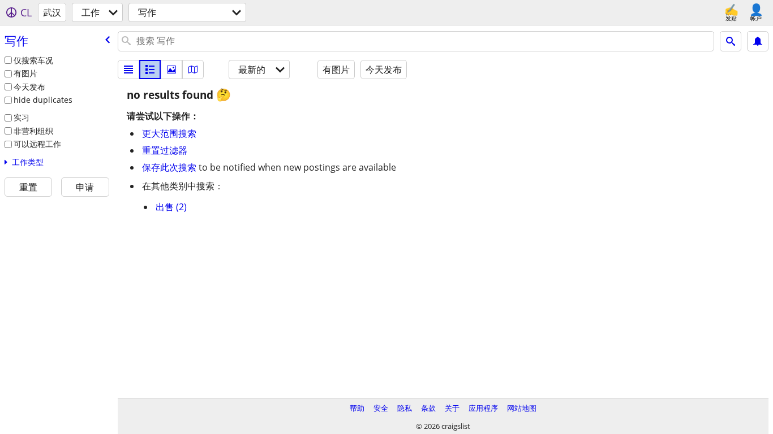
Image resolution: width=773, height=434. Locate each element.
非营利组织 (33, 130)
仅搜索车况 (33, 60)
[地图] (193, 69)
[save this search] (757, 41)
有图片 (25, 73)
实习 (21, 117)
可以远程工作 (37, 143)
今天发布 (29, 86)
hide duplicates (43, 99)
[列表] (128, 69)
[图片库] (171, 69)
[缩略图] (150, 69)
